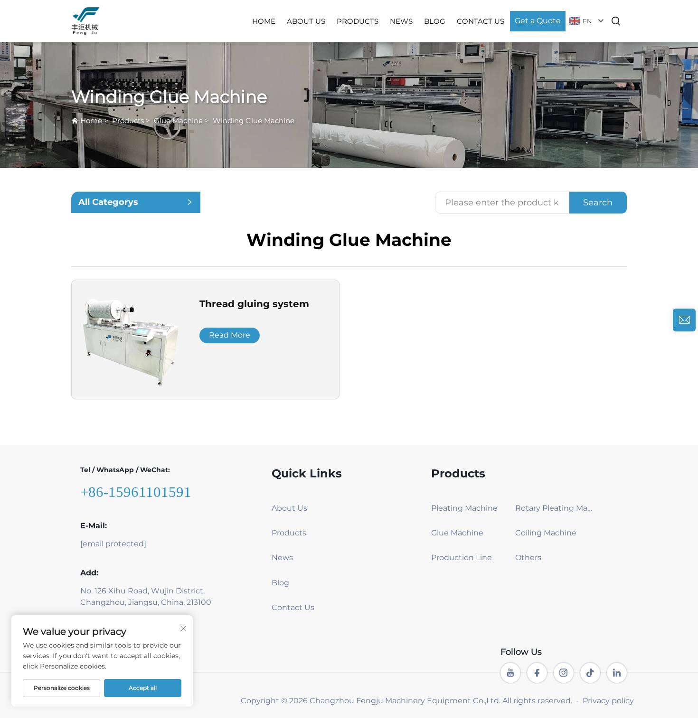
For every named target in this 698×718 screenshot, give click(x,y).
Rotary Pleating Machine (554, 508)
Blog (434, 21)
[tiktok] (590, 673)
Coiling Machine (545, 532)
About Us (306, 21)
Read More (229, 335)
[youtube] (510, 673)
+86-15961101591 (135, 492)
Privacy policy (608, 700)
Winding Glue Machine (253, 120)
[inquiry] (684, 320)
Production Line (461, 557)
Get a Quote (538, 20)
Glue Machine (178, 120)
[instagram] (564, 673)
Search (598, 202)
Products (357, 21)
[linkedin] (617, 673)
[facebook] (537, 673)
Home (263, 21)
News (401, 21)
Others (528, 557)
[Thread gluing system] (130, 338)
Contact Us (480, 21)
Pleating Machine (464, 508)
